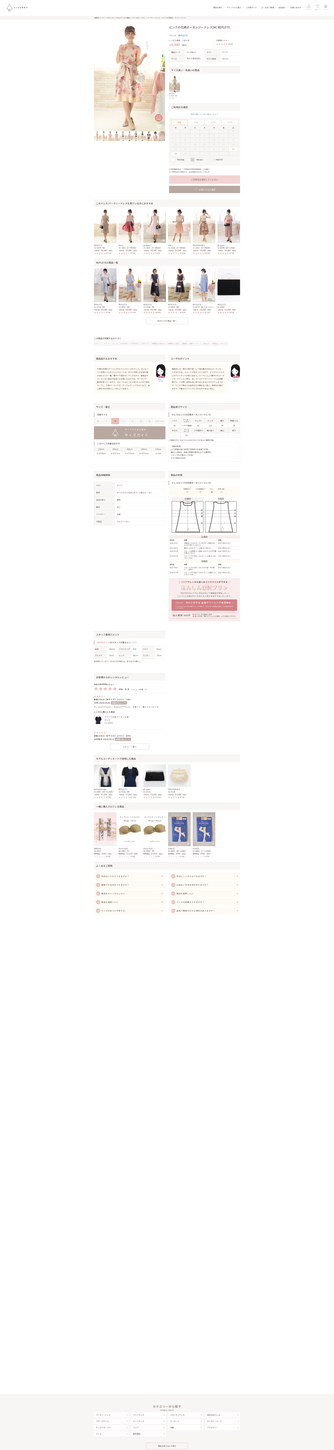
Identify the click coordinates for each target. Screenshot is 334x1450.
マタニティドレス (177, 1415)
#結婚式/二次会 (173, 343)
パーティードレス (103, 1415)
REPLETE (183, 35)
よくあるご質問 (267, 7)
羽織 (172, 1427)
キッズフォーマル (103, 1427)
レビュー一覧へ (130, 746)
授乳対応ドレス (213, 1415)
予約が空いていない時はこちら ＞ (204, 114)
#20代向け (135, 343)
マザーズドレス (102, 1421)
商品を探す (217, 7)
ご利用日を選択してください (204, 179)
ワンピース (174, 1421)
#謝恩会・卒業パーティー (191, 343)
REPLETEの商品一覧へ (167, 321)
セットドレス (138, 1421)
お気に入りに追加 (207, 189)
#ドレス (98, 343)
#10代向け (124, 343)
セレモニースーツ (214, 1421)
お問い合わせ (295, 7)
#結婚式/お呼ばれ (158, 343)
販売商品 (136, 1434)
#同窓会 (215, 343)
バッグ (136, 1427)
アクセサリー (212, 1427)
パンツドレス (138, 1415)
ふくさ (99, 1434)
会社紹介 (282, 7)
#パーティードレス (110, 343)
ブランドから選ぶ (234, 7)
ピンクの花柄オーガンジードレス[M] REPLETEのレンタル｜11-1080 (16, 7)
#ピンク (224, 343)
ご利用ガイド (251, 7)
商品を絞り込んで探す (167, 1446)
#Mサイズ (145, 343)
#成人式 (206, 343)
